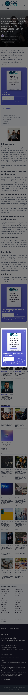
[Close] (24, 331)
